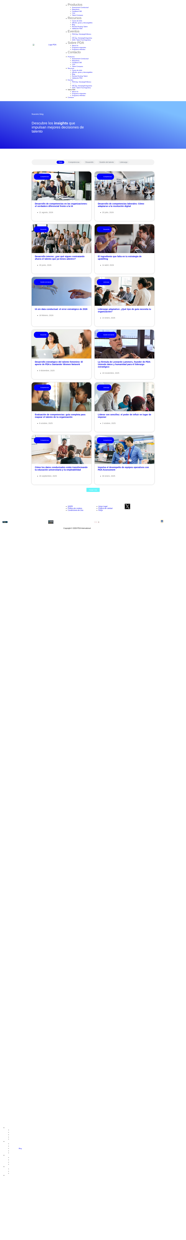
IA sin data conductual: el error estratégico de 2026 (61, 309)
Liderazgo (123, 162)
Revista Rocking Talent (80, 26)
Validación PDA (77, 28)
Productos (75, 4)
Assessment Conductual (80, 7)
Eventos (73, 31)
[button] (93, 490)
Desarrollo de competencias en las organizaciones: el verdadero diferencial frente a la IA (61, 204)
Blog (73, 24)
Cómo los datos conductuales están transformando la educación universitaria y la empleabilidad (61, 468)
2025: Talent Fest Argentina (81, 40)
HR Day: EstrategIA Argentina (82, 38)
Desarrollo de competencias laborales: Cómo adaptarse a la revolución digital (121, 204)
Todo (60, 162)
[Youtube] (139, 506)
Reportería (75, 9)
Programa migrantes (79, 47)
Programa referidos (78, 49)
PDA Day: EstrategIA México (81, 34)
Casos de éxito (77, 21)
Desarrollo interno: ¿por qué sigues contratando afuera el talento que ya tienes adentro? (59, 257)
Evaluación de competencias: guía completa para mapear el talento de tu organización (60, 415)
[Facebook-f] (133, 506)
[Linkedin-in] (144, 506)
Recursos (74, 18)
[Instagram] (150, 506)
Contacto (74, 52)
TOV (73, 13)
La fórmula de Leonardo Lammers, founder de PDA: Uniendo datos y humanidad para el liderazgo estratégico (124, 364)
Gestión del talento (106, 162)
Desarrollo (89, 162)
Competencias (73, 162)
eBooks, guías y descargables (82, 23)
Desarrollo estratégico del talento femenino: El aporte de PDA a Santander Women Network (59, 363)
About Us (75, 45)
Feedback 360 (77, 11)
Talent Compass (77, 15)
